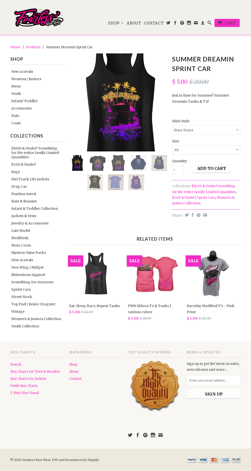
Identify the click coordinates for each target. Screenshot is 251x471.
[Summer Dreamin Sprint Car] (118, 102)
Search (15, 364)
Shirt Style (180, 121)
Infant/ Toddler (24, 101)
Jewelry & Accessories (30, 223)
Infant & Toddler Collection (34, 208)
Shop (115, 23)
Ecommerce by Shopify (82, 460)
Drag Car (19, 186)
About (134, 23)
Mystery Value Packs (28, 252)
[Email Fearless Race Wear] (196, 24)
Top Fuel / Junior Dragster (33, 304)
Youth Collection (25, 326)
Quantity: (180, 161)
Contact (154, 23)
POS (55, 460)
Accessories (21, 108)
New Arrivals (22, 71)
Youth (16, 93)
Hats (15, 115)
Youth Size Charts (24, 386)
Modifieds (19, 238)
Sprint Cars (21, 289)
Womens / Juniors (26, 79)
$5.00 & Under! (23, 164)
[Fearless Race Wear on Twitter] (168, 24)
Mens (16, 86)
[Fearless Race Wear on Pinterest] (182, 24)
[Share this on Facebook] (192, 215)
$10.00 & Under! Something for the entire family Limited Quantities (35, 152)
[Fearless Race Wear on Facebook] (175, 24)
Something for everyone (32, 282)
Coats (16, 123)
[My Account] (203, 24)
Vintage (18, 311)
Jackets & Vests (23, 216)
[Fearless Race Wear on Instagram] (189, 24)
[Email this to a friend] (204, 215)
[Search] (210, 24)
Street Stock (21, 297)
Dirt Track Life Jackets (30, 179)
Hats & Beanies (24, 201)
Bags (15, 172)
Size (175, 141)
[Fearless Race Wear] (37, 17)
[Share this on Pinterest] (198, 215)
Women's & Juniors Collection (36, 319)
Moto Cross (21, 245)
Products (33, 47)
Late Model (20, 230)
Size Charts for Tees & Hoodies (35, 372)
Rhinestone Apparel (28, 275)
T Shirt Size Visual (24, 393)
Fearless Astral (23, 194)
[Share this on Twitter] (186, 215)
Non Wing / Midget (27, 267)
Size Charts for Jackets (28, 379)
